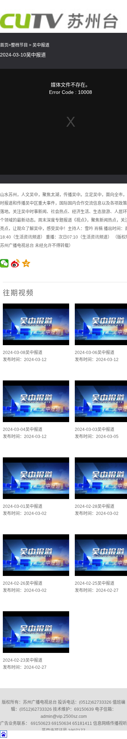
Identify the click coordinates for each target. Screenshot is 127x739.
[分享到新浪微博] (15, 263)
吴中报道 (40, 45)
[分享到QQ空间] (26, 263)
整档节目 (19, 45)
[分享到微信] (4, 263)
